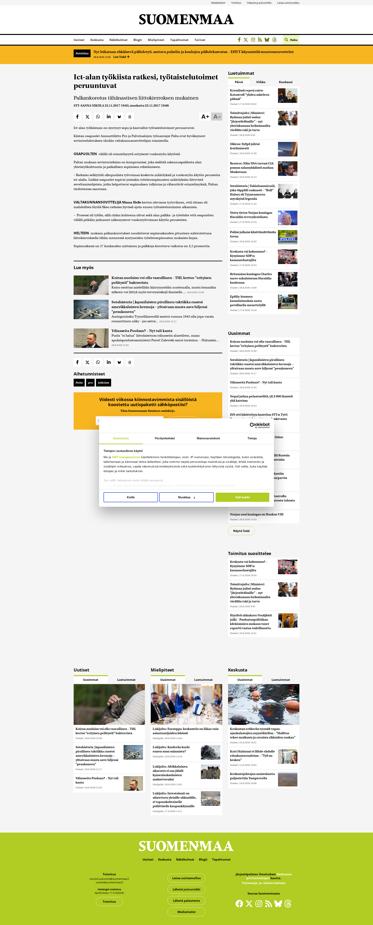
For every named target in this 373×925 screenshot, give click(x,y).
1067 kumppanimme (126, 457)
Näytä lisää (241, 531)
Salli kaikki (242, 497)
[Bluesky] (279, 906)
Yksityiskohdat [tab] (164, 438)
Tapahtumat (179, 40)
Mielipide (158, 738)
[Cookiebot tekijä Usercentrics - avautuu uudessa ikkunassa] (253, 425)
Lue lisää (120, 57)
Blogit (137, 40)
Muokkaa (184, 497)
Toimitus (236, 2)
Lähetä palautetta (186, 900)
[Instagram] (254, 40)
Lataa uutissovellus (288, 2)
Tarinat (199, 40)
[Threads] (275, 40)
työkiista (103, 382)
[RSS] (261, 40)
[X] (246, 40)
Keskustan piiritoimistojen (269, 876)
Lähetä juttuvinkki (186, 889)
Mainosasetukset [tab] (208, 438)
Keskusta (97, 40)
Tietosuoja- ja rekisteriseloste (263, 883)
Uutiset (79, 40)
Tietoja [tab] (252, 438)
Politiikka (82, 53)
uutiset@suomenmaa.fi (109, 882)
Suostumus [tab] (121, 438)
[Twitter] (250, 906)
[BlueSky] (268, 40)
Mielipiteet (156, 40)
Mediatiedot (218, 2)
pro (90, 382)
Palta (79, 382)
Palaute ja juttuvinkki (259, 2)
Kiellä (130, 497)
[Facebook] (240, 40)
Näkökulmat (118, 40)
